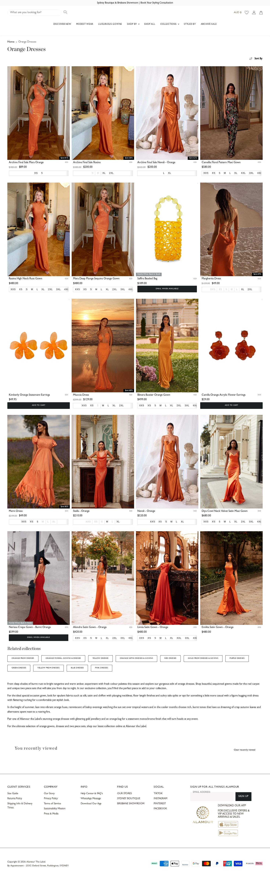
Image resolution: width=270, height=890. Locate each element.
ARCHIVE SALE (209, 24)
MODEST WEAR (84, 24)
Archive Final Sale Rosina (86, 162)
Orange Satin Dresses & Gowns (136, 658)
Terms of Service (52, 803)
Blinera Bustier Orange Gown (153, 395)
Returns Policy (14, 798)
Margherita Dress (211, 278)
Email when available (167, 289)
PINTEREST (160, 803)
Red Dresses (170, 658)
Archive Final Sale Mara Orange (26, 162)
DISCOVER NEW (62, 24)
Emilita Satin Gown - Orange (217, 627)
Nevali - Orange (146, 511)
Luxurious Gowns (110, 24)
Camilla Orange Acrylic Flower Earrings (224, 395)
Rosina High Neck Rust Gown (25, 278)
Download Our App (91, 803)
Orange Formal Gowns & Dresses (63, 658)
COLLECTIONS (168, 24)
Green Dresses (19, 668)
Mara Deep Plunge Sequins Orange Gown (96, 278)
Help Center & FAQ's (92, 793)
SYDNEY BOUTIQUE (128, 798)
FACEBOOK (160, 808)
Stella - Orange (81, 511)
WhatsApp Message (91, 798)
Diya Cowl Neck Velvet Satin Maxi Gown (225, 511)
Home (10, 42)
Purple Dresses (237, 658)
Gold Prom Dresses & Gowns (203, 658)
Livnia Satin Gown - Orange (152, 627)
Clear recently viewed (244, 750)
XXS (212, 289)
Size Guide (12, 793)
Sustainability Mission (54, 808)
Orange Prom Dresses (23, 658)
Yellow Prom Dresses (48, 668)
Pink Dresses (101, 668)
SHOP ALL (149, 24)
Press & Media (51, 814)
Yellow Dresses (100, 658)
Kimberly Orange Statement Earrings (29, 395)
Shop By (132, 24)
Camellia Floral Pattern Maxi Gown (221, 162)
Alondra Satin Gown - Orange (90, 627)
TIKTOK (158, 793)
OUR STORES (124, 793)
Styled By (190, 24)
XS (220, 289)
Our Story (49, 793)
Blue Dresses (77, 668)
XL (53, 521)
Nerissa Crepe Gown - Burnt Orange (30, 627)
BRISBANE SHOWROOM (130, 803)
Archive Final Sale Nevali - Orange (156, 162)
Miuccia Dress (81, 395)
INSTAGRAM (160, 798)
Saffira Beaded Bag (147, 278)
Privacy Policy (51, 798)
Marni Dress (16, 511)
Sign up (243, 796)
